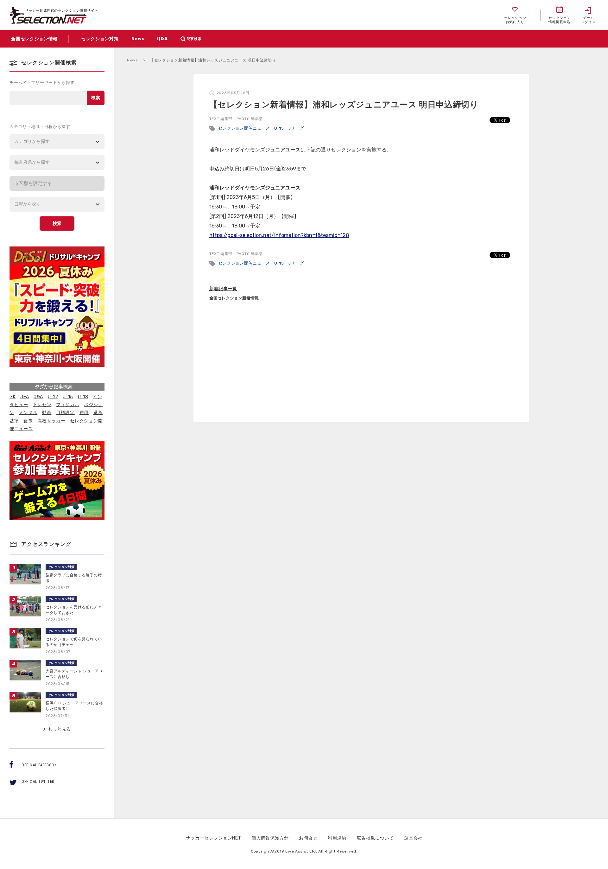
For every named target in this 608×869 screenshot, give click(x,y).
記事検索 (194, 39)
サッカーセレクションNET (213, 838)
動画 (46, 412)
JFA (24, 396)
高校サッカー (51, 421)
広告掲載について (375, 838)
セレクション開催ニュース (244, 128)
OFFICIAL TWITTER (38, 781)
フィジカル (67, 404)
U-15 (279, 128)
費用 (84, 412)
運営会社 (413, 838)
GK (13, 396)
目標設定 (65, 412)
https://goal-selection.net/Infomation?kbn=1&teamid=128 (279, 235)
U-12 (53, 396)
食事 (28, 421)
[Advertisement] (361, 362)
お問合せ (308, 838)
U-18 (83, 396)
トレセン (42, 404)
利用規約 (337, 838)
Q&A (38, 396)
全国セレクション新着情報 (234, 298)
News (132, 60)
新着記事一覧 (223, 288)
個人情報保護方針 (270, 838)
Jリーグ (296, 128)
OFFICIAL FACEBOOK (39, 765)
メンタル (28, 412)
